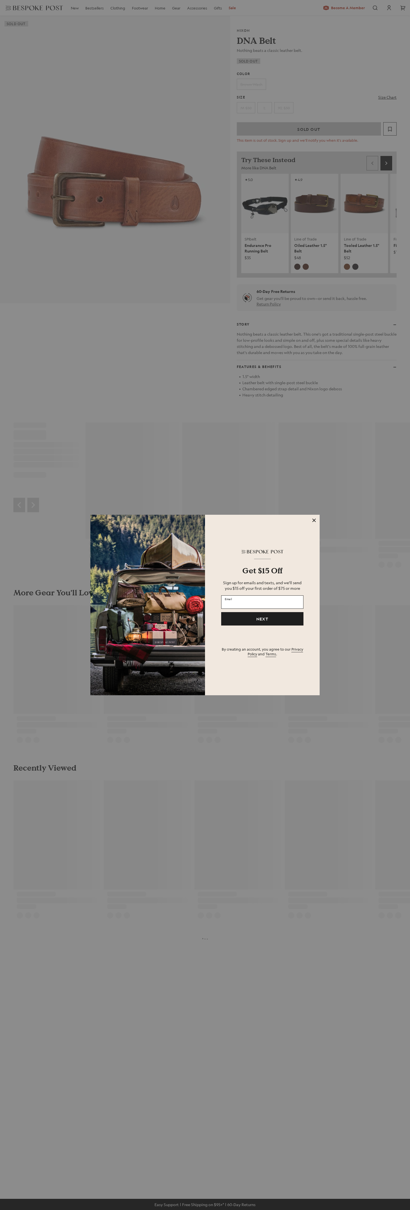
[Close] (314, 520)
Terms (271, 653)
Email (228, 598)
